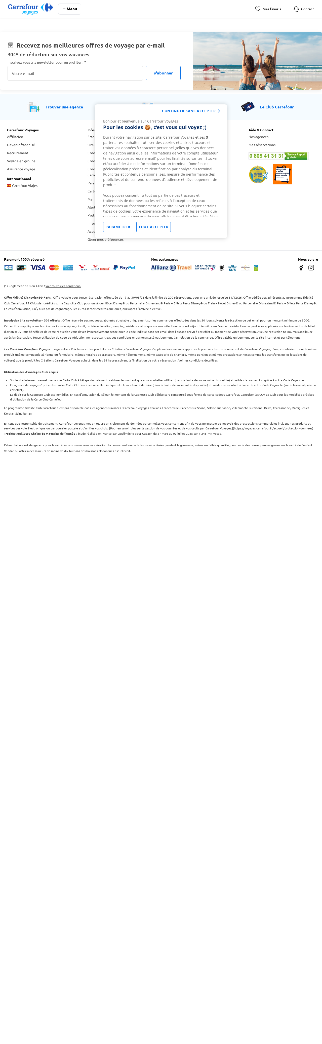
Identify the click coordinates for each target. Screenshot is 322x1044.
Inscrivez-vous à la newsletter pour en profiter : (47, 62)
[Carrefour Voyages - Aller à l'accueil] (30, 9)
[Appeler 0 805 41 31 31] (282, 156)
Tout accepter (154, 226)
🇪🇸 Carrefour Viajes (22, 185)
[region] (161, 171)
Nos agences (258, 136)
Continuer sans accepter (189, 110)
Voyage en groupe (21, 160)
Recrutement (17, 152)
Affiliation (15, 136)
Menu (72, 8)
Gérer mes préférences (106, 239)
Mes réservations (262, 144)
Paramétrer (117, 226)
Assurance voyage (21, 169)
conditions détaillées (203, 360)
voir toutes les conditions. (63, 286)
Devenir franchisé (21, 144)
